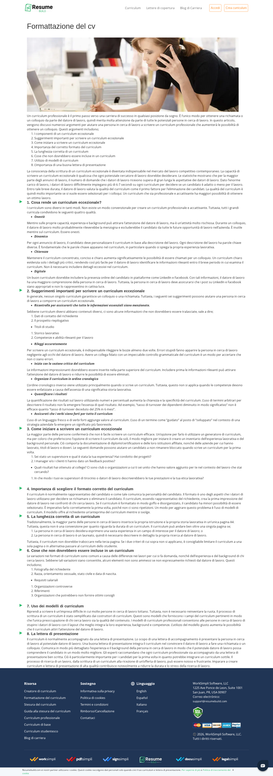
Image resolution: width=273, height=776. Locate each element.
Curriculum (133, 8)
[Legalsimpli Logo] (225, 761)
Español (142, 698)
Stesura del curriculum (40, 704)
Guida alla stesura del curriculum (47, 711)
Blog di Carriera (191, 8)
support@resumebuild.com (210, 701)
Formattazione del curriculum (45, 698)
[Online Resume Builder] (39, 8)
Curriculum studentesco (41, 731)
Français (142, 711)
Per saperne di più (191, 770)
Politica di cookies (92, 698)
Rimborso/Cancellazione (97, 711)
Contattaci (87, 718)
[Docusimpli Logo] (189, 761)
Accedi (215, 7)
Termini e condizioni (94, 704)
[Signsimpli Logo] (116, 761)
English (141, 691)
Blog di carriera (35, 738)
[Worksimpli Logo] (43, 761)
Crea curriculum (236, 7)
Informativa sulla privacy (97, 691)
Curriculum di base (37, 725)
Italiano (141, 704)
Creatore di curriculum (40, 691)
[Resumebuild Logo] (145, 760)
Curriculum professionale (42, 718)
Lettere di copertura (160, 8)
